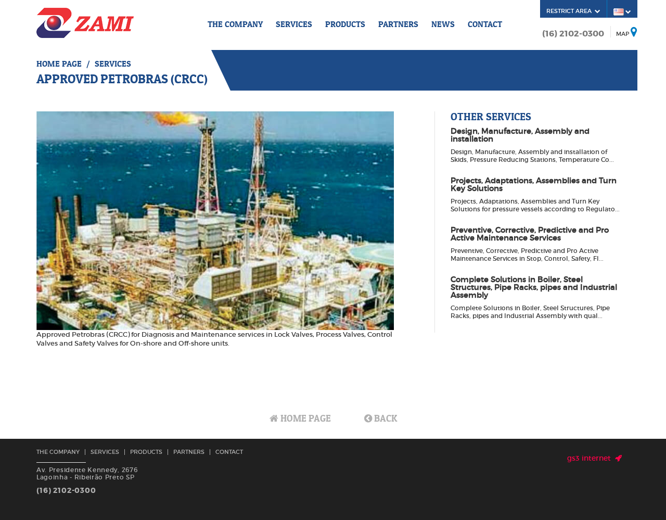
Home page (59, 63)
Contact (485, 24)
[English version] (622, 11)
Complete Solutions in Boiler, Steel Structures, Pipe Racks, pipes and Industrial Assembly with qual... (530, 312)
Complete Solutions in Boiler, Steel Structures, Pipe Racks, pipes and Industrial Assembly (534, 287)
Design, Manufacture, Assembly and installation (520, 135)
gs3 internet (591, 458)
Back (384, 418)
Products (345, 24)
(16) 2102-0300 (573, 33)
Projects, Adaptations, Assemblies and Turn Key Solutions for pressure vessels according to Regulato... (535, 205)
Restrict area (570, 11)
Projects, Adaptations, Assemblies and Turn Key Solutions (534, 184)
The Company (235, 24)
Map (622, 33)
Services (294, 24)
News (443, 24)
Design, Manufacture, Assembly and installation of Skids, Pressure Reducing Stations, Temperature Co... (532, 155)
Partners (398, 24)
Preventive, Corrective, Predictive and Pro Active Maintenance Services (530, 234)
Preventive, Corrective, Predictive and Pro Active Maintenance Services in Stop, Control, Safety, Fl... (527, 254)
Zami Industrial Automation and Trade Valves (85, 23)
